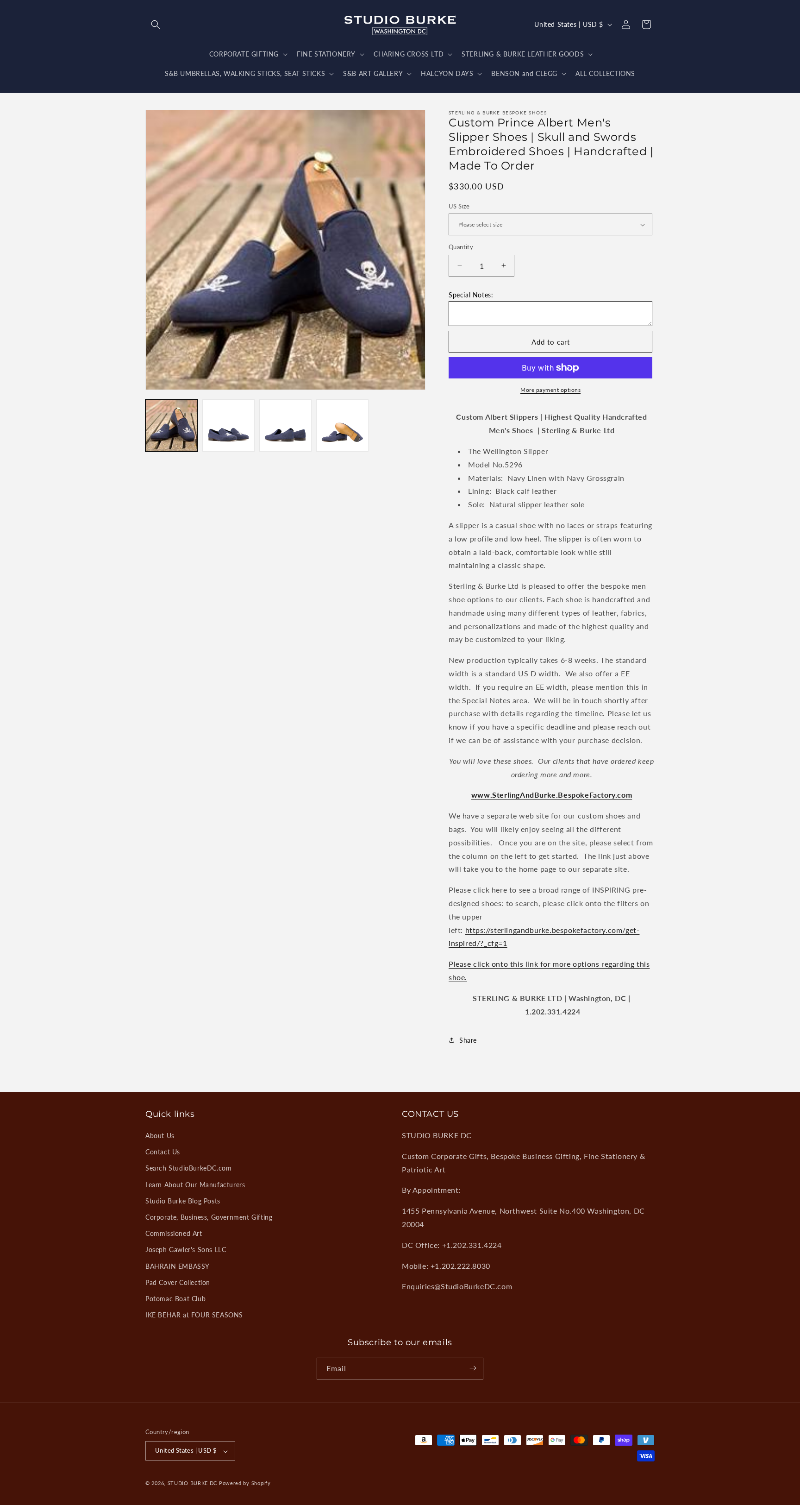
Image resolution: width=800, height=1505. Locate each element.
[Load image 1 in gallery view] (171, 425)
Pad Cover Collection (177, 1282)
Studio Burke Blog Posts (182, 1201)
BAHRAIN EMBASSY (177, 1266)
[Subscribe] (472, 1368)
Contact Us (162, 1152)
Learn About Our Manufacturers (195, 1185)
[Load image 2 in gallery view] (228, 425)
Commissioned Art (173, 1234)
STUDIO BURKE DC (193, 1483)
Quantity (461, 247)
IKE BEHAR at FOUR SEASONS (194, 1315)
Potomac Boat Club (175, 1299)
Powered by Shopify (245, 1483)
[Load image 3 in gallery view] (285, 425)
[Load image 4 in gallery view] (342, 425)
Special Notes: (471, 295)
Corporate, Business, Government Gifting (208, 1218)
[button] (155, 24)
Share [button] (468, 1040)
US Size (459, 206)
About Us (160, 1136)
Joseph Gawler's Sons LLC (185, 1250)
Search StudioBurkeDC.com (188, 1168)
